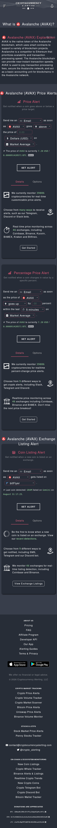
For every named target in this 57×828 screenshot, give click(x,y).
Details (20, 181)
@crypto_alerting (30, 749)
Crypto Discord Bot (28, 792)
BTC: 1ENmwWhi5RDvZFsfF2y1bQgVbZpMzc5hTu (27, 812)
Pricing (28, 625)
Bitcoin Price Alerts (28, 707)
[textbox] (30, 121)
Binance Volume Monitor (28, 716)
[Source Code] (51, 37)
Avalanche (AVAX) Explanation (30, 37)
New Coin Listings (28, 764)
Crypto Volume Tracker (28, 697)
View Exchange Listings (28, 583)
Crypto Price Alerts (28, 693)
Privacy (33, 653)
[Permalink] (54, 37)
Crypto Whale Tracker (28, 768)
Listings (38, 773)
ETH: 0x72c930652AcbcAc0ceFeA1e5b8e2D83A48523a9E (27, 817)
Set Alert (28, 167)
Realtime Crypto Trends (28, 778)
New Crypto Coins (28, 783)
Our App (28, 644)
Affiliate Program (28, 634)
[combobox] (30, 120)
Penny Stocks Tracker (28, 735)
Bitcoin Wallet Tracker (28, 797)
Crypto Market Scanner (28, 702)
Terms (22, 653)
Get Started (28, 247)
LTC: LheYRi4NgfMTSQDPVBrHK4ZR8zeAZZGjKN (27, 822)
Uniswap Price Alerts (28, 712)
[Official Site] (47, 37)
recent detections (26, 538)
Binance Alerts (22, 773)
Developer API (28, 639)
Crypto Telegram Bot (28, 787)
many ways (25, 209)
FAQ (28, 630)
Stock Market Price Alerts (28, 731)
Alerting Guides (28, 648)
